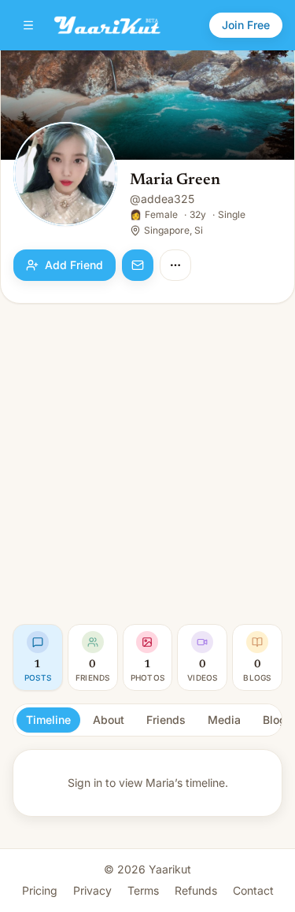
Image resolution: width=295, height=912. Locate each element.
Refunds (196, 890)
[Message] (137, 265)
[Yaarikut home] (107, 25)
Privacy (92, 890)
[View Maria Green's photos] (65, 175)
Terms (143, 890)
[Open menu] (28, 25)
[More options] (175, 265)
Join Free (246, 24)
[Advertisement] (147, 463)
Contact (253, 890)
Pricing (39, 890)
